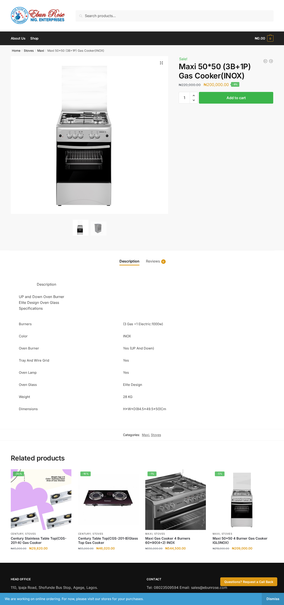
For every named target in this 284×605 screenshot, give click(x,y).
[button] (161, 63)
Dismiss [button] (272, 599)
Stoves (29, 50)
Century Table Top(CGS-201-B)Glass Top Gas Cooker (108, 540)
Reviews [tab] (153, 261)
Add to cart (236, 98)
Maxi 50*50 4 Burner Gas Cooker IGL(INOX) (240, 540)
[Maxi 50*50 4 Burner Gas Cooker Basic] (265, 61)
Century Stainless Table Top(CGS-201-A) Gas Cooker (38, 540)
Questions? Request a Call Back (248, 582)
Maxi (40, 50)
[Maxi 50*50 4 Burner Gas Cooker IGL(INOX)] (271, 61)
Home (16, 50)
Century (17, 533)
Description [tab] (129, 261)
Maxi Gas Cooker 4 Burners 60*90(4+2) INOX (167, 540)
